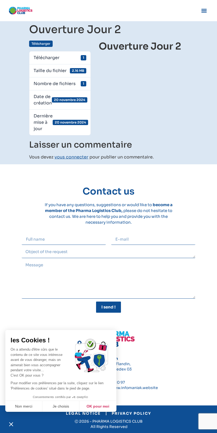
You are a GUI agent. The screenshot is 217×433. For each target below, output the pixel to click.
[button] (11, 424)
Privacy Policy (131, 413)
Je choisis (61, 406)
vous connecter (71, 157)
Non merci (23, 406)
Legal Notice (83, 413)
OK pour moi (98, 406)
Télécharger (40, 44)
